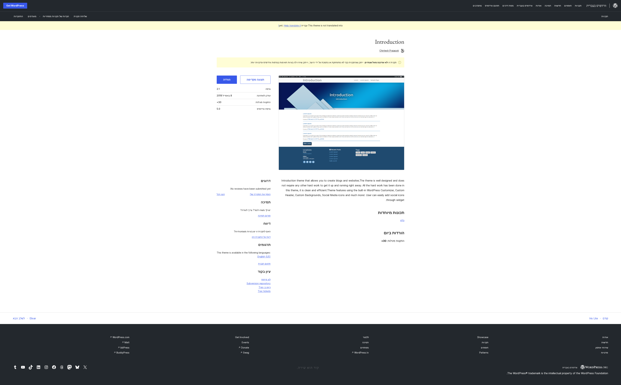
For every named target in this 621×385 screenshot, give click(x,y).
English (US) (264, 256)
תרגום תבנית (264, 263)
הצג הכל (221, 194)
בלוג (402, 220)
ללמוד (366, 337)
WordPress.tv (360, 352)
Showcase (482, 337)
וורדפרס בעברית (569, 367)
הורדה (226, 79)
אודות (605, 337)
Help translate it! (289, 25)
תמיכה (365, 342)
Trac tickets (264, 291)
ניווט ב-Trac (265, 287)
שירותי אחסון (601, 347)
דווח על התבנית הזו (261, 237)
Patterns (483, 352)
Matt (125, 342)
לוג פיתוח (266, 279)
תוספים (484, 347)
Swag (244, 352)
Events (245, 342)
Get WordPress (15, 5)
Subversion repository (259, 283)
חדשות (604, 342)
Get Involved (242, 337)
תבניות (604, 16)
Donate (243, 347)
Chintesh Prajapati (389, 50)
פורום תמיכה (264, 215)
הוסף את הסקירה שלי (260, 194)
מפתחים (364, 347)
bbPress (123, 347)
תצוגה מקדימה (255, 79)
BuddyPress (121, 352)
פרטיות (604, 352)
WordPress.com (119, 337)
